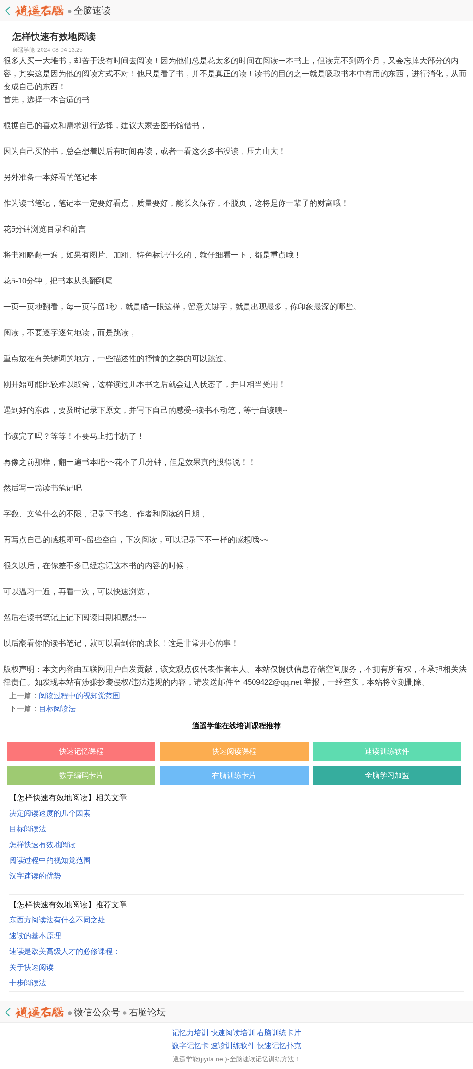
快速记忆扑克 (279, 1046)
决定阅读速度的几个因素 (50, 813)
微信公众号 (97, 1012)
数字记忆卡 (190, 1046)
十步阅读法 (27, 983)
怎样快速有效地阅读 (42, 844)
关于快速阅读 (31, 967)
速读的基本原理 (35, 936)
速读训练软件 (233, 1046)
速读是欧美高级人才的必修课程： (64, 951)
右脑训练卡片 (279, 1033)
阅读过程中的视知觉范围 (79, 696)
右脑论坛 (147, 1012)
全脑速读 (92, 11)
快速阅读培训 (233, 1033)
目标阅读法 (57, 709)
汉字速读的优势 (35, 876)
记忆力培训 (190, 1033)
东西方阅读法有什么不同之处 (57, 920)
